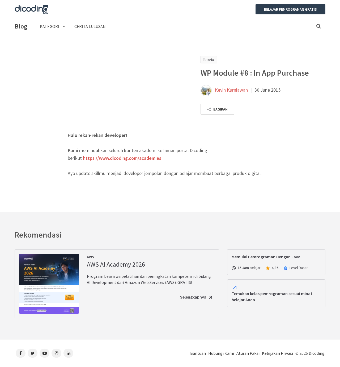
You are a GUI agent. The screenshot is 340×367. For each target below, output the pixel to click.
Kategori (50, 26)
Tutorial (209, 59)
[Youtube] (44, 353)
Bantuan (198, 353)
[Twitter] (32, 353)
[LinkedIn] (68, 353)
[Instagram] (56, 353)
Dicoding (317, 353)
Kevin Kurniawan (231, 90)
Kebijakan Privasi (277, 353)
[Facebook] (21, 353)
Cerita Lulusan (90, 26)
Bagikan (220, 109)
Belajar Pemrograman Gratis (290, 9)
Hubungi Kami (221, 353)
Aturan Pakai (248, 353)
